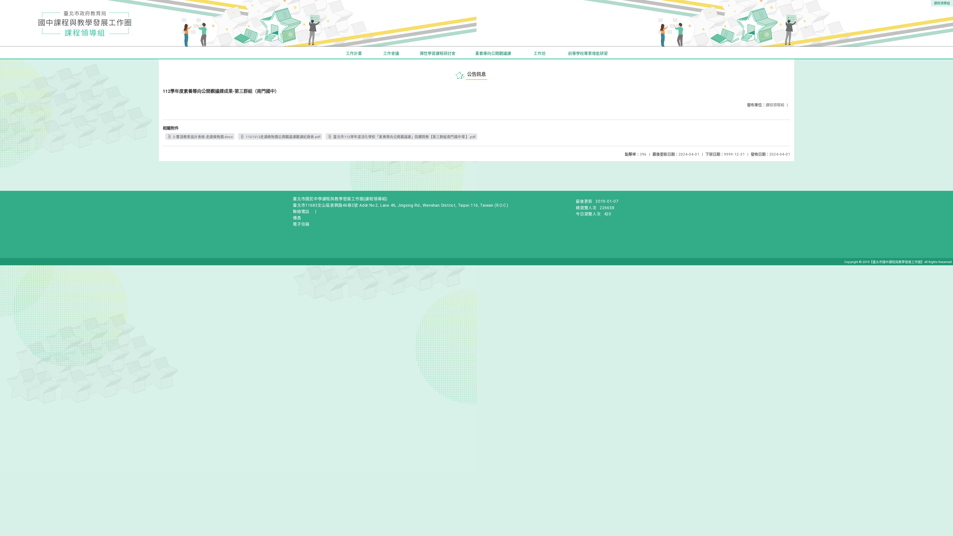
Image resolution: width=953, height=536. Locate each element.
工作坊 (539, 53)
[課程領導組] (476, 23)
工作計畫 (354, 53)
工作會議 (391, 53)
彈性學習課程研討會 (437, 53)
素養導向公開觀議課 (493, 53)
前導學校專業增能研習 (588, 53)
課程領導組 (942, 3)
